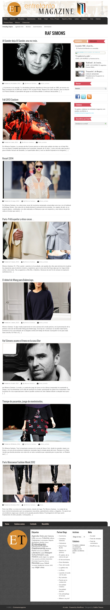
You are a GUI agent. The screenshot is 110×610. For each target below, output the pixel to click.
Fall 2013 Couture (10, 99)
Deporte (51, 540)
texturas (47, 565)
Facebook (77, 96)
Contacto (33, 524)
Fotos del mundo (64, 565)
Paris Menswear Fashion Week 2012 (18, 462)
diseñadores (35, 542)
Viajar (46, 19)
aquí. (74, 552)
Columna (45, 538)
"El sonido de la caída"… (83, 56)
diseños (42, 542)
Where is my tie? (64, 598)
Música (17, 22)
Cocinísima (62, 536)
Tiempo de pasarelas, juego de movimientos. (22, 401)
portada (47, 83)
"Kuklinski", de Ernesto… (94, 62)
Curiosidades (44, 540)
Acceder (92, 536)
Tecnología (34, 565)
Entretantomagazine (19, 607)
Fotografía (44, 546)
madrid (42, 553)
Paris (33, 559)
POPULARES (93, 41)
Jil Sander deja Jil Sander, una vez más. (19, 40)
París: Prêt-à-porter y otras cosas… (18, 219)
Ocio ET (12, 19)
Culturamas (36, 540)
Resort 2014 (7, 158)
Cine (91, 19)
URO (51, 565)
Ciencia (98, 19)
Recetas (28, 27)
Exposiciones (36, 546)
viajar (37, 567)
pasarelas (37, 559)
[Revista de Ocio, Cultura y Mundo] (55, 9)
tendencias (41, 565)
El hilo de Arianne (64, 559)
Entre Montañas (64, 562)
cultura (52, 538)
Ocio (48, 557)
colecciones (38, 538)
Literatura (36, 553)
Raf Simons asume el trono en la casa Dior (21, 340)
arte (45, 536)
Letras (77, 19)
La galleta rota (63, 567)
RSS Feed (89, 96)
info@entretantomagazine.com (84, 113)
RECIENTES (78, 41)
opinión (52, 557)
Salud (46, 563)
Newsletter (45, 524)
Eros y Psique (54, 19)
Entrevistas (26, 22)
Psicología (35, 561)
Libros (46, 550)
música (35, 557)
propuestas (49, 559)
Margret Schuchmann (42, 554)
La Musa (61, 570)
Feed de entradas (95, 538)
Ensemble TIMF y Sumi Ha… (84, 46)
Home (5, 19)
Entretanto (47, 27)
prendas (42, 559)
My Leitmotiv (63, 577)
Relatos (42, 563)
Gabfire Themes (98, 607)
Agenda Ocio (19, 27)
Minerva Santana (31, 83)
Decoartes (21, 19)
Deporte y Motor (67, 19)
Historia (48, 548)
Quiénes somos (19, 524)
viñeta (42, 567)
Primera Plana (8, 22)
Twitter (83, 96)
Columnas (84, 19)
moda (46, 555)
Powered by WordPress (76, 607)
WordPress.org (94, 546)
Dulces (47, 542)
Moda (39, 19)
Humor (34, 550)
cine (33, 538)
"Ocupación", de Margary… (95, 71)
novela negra (42, 557)
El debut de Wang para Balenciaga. (18, 280)
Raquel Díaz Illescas (43, 561)
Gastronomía (31, 19)
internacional (40, 550)
